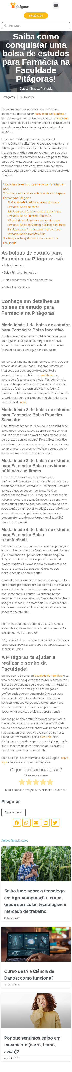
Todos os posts (13, 812)
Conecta (46, 737)
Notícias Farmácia (41, 88)
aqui (23, 402)
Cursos (24, 88)
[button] (56, 5)
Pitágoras (62, 118)
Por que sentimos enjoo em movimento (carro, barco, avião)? (32, 1045)
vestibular (47, 375)
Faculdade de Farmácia (50, 114)
